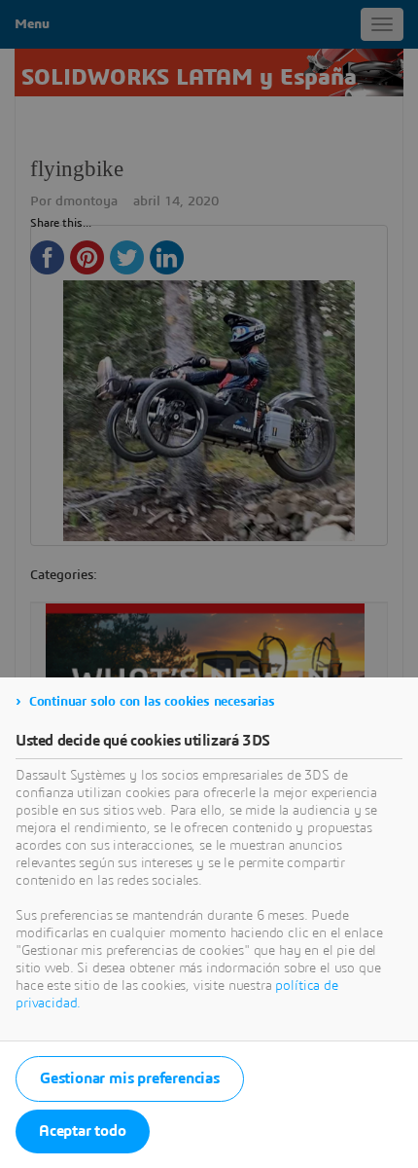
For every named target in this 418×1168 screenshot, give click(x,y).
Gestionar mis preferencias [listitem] (130, 1078)
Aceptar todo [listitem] (82, 1131)
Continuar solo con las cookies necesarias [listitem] (152, 702)
